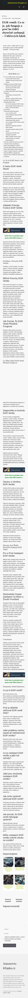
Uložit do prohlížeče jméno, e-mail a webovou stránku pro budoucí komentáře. (15, 939)
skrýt (18, 73)
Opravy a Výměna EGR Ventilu (14, 98)
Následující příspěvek (19, 900)
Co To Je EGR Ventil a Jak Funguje (13, 77)
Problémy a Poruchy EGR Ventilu (12, 84)
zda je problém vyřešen (9, 530)
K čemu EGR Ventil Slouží (12, 78)
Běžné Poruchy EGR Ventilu (13, 86)
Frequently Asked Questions (11, 111)
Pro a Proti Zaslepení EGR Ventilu (15, 104)
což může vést (13, 609)
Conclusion (7, 109)
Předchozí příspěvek (8, 900)
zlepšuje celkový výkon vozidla (11, 541)
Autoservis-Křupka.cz (17, 3)
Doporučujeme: (10, 140)
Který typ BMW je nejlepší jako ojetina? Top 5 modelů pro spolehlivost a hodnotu (14, 154)
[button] (19, 7)
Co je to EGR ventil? (11, 113)
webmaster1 (18, 18)
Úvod (4, 45)
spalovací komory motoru (14, 700)
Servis (5, 16)
